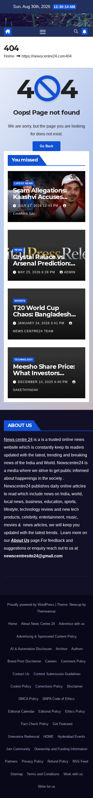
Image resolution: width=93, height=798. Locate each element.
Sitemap (16, 774)
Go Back (46, 146)
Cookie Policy (21, 686)
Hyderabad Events (71, 736)
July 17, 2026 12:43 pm (38, 206)
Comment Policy (73, 661)
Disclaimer (75, 686)
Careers (51, 661)
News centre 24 (18, 439)
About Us (20, 540)
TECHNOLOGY (23, 359)
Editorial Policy (49, 711)
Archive (61, 649)
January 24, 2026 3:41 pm (41, 323)
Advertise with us (72, 624)
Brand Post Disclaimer (24, 661)
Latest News (23, 183)
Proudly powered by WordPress (31, 605)
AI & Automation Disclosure (31, 649)
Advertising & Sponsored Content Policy (47, 636)
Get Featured (62, 724)
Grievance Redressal (23, 736)
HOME (48, 736)
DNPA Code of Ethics (59, 699)
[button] (76, 31)
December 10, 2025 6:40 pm (43, 382)
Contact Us (21, 674)
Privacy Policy (32, 761)
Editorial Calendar (21, 711)
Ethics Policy (75, 711)
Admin (69, 272)
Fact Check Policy (35, 724)
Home (9, 56)
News (18, 249)
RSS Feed (80, 761)
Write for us (46, 786)
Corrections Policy (49, 686)
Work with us (73, 774)
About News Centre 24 (38, 624)
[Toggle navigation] (43, 31)
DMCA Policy (28, 699)
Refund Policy (58, 761)
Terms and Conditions (43, 774)
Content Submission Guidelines (57, 674)
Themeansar (46, 611)
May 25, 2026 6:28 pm (37, 272)
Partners (11, 761)
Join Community (18, 749)
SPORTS (19, 300)
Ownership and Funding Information (60, 749)
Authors (77, 649)
